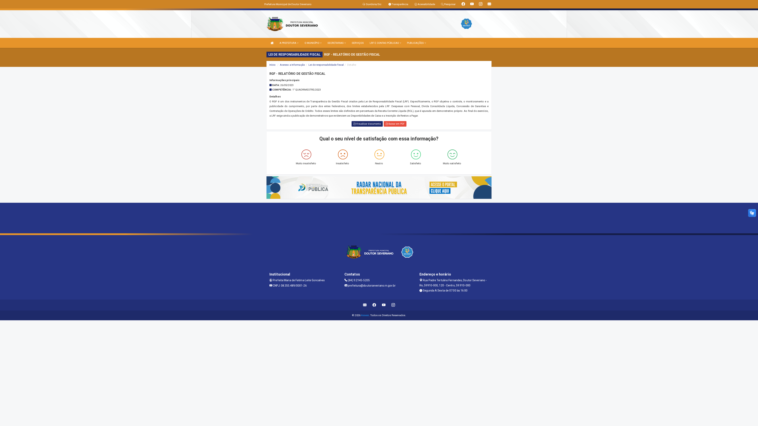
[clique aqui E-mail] (364, 305)
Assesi (365, 315)
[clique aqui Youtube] (383, 305)
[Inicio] (272, 43)
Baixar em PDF (396, 123)
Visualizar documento (368, 123)
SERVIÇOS (358, 42)
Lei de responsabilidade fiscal (326, 64)
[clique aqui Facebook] (374, 305)
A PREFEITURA (288, 42)
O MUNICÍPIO (312, 42)
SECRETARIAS (335, 42)
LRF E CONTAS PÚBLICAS (385, 42)
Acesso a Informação (292, 64)
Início (272, 64)
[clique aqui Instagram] (393, 305)
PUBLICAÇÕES (415, 42)
